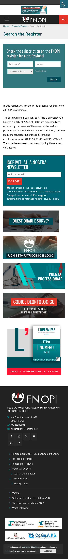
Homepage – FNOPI (22, 463)
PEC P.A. (16, 493)
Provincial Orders (19, 26)
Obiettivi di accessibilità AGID (28, 503)
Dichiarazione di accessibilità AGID (31, 498)
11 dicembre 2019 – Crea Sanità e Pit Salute (36, 453)
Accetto (48, 550)
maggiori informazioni (26, 551)
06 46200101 (18, 424)
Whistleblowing (20, 507)
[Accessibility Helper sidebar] (64, 4)
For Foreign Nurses (22, 458)
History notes (21, 483)
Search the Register (24, 473)
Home (6, 26)
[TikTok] (19, 443)
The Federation (20, 478)
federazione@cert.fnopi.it (24, 428)
